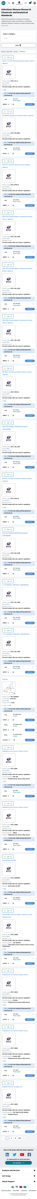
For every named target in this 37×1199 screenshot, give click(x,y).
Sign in (6, 93)
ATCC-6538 (13, 768)
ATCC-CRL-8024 (15, 133)
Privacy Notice (16, 1190)
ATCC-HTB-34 (14, 498)
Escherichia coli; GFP (9, 860)
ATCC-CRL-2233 (15, 340)
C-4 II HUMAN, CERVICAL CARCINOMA (15, 585)
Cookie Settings (32, 1190)
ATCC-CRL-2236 (15, 236)
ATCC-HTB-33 (14, 392)
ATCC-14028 (14, 934)
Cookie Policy (24, 1190)
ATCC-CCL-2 (14, 81)
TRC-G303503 (14, 696)
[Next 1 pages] (15, 1138)
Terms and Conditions (6, 1190)
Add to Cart (29, 104)
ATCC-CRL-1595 (15, 602)
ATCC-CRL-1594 (15, 651)
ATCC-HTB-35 (14, 185)
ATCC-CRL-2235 (15, 288)
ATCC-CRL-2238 (15, 553)
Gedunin (5, 679)
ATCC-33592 (14, 824)
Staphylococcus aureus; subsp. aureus (15, 751)
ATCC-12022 (14, 1104)
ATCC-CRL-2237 (15, 447)
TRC (7, 700)
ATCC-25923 (14, 1048)
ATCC (8, 83)
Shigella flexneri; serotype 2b (12, 1087)
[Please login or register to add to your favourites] (33, 99)
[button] (13, 104)
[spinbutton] (10, 104)
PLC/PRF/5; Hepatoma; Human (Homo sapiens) (18, 115)
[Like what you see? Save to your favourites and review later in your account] (26, 3)
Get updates (17, 1163)
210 (19, 1138)
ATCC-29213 (14, 992)
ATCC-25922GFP (15, 878)
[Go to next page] (23, 1138)
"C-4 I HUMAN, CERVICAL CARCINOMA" (16, 634)
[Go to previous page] (3, 1138)
